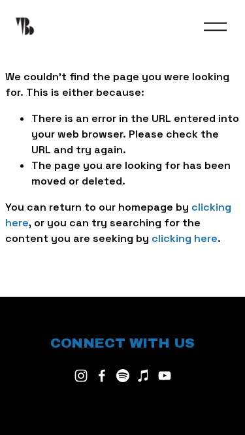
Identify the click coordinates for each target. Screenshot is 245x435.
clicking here (185, 238)
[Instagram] (81, 375)
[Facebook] (101, 375)
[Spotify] (122, 375)
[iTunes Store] (143, 375)
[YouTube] (164, 375)
